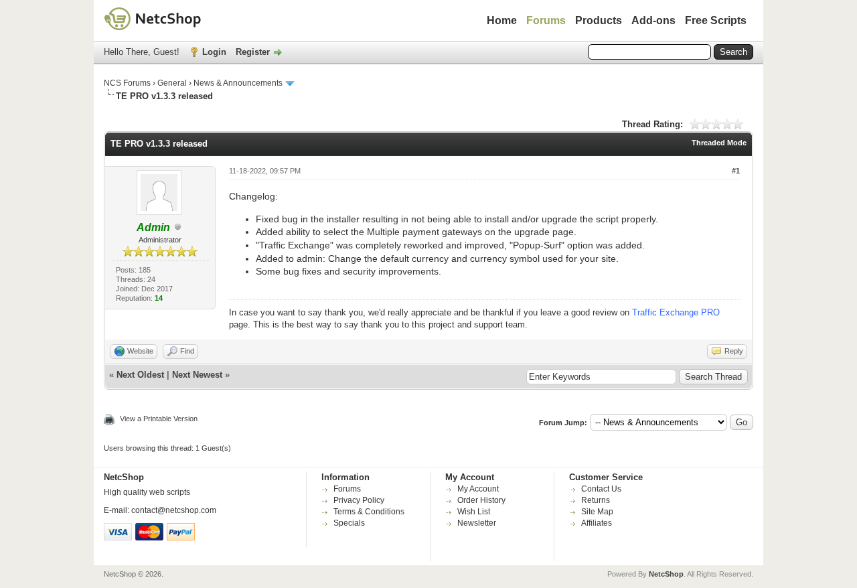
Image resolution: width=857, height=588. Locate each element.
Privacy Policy (358, 500)
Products (598, 20)
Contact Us (601, 489)
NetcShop (666, 574)
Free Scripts (716, 20)
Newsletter (476, 523)
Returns (595, 500)
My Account (478, 489)
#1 (736, 171)
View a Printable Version (159, 419)
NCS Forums (127, 83)
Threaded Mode (719, 143)
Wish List (473, 511)
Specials (349, 523)
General (172, 83)
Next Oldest (140, 375)
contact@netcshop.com (173, 510)
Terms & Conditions (368, 511)
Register (253, 52)
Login (214, 52)
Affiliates (596, 523)
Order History (481, 500)
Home (502, 20)
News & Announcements (238, 83)
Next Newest (197, 375)
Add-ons (653, 20)
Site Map (597, 511)
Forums (546, 20)
